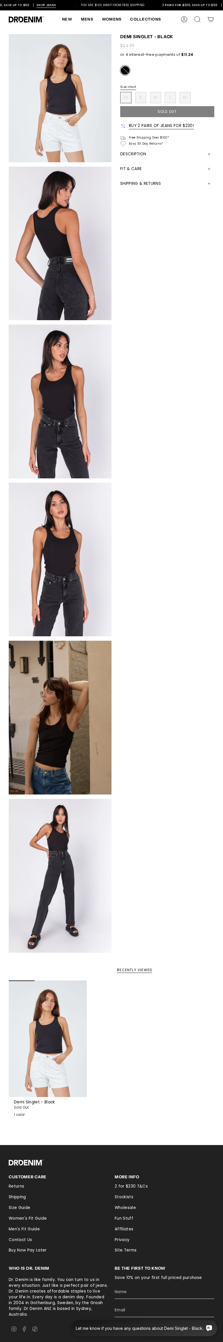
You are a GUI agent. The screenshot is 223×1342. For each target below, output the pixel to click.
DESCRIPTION (133, 154)
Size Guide (19, 1207)
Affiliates (124, 1229)
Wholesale (125, 1207)
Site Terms (125, 1250)
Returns (16, 1186)
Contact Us (20, 1240)
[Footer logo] (26, 1162)
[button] (87, 19)
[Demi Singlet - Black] (48, 1038)
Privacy (122, 1240)
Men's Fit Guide (24, 1229)
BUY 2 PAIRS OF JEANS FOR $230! (161, 125)
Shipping (17, 1197)
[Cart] (210, 19)
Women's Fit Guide (28, 1218)
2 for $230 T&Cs (131, 1186)
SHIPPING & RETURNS (140, 183)
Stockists (124, 1197)
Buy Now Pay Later (28, 1250)
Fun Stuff (124, 1218)
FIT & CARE (131, 169)
